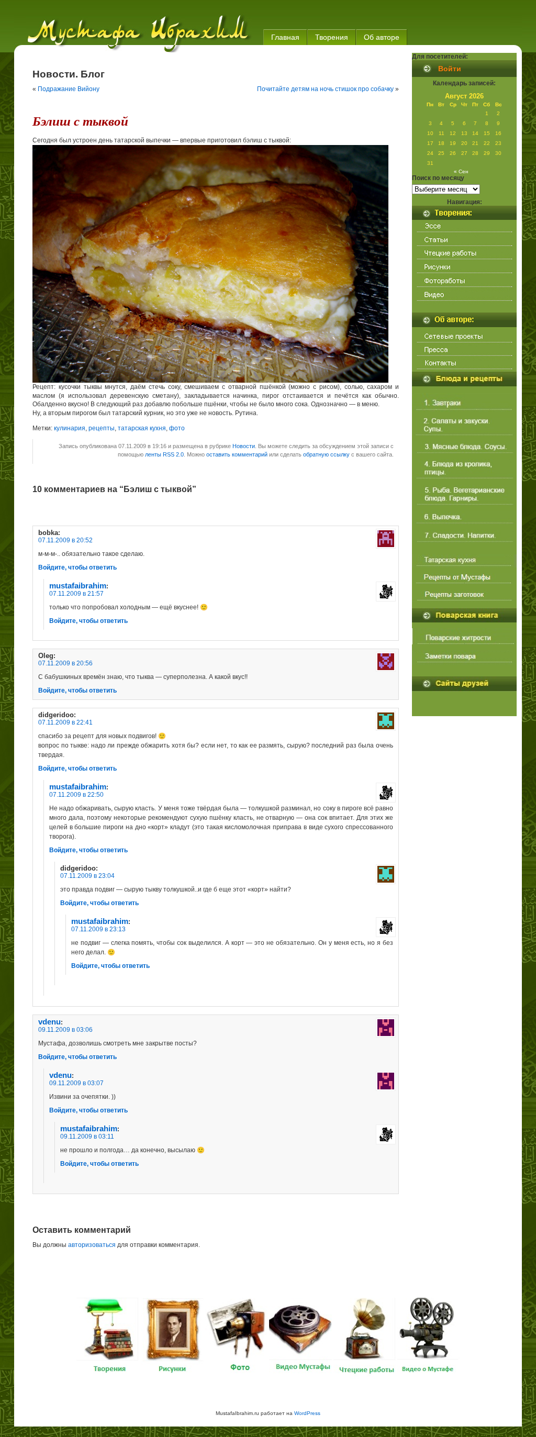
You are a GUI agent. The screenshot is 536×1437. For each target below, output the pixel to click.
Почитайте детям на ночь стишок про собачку (325, 89)
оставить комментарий (236, 454)
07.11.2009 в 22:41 (65, 722)
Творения (331, 37)
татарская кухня (142, 428)
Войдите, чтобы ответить (77, 567)
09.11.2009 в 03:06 (65, 1029)
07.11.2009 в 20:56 (65, 663)
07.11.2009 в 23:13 (98, 929)
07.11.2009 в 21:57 (76, 593)
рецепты (101, 428)
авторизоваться (92, 1245)
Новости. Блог (68, 74)
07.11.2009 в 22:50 (76, 794)
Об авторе (381, 37)
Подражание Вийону (68, 89)
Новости (243, 446)
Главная (285, 37)
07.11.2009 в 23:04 (87, 875)
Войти (449, 68)
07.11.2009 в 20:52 (65, 540)
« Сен (461, 171)
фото (177, 428)
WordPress (307, 1413)
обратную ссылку (326, 454)
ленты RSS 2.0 (164, 454)
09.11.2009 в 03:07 (76, 1083)
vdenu (49, 1022)
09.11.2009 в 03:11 (87, 1136)
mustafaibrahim (77, 586)
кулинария (69, 428)
